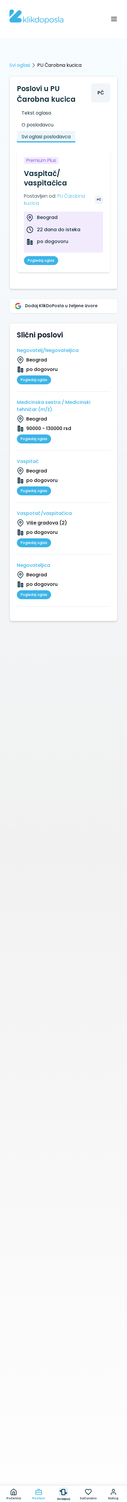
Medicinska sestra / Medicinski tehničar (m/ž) (53, 406)
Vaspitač (28, 461)
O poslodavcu (37, 124)
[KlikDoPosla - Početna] (36, 16)
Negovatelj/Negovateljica (48, 350)
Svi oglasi (19, 65)
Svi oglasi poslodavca (46, 136)
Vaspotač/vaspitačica (44, 513)
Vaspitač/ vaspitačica (45, 178)
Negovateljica (33, 565)
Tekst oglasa (36, 113)
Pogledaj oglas (41, 260)
